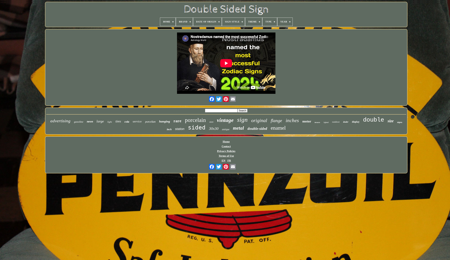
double (373, 120)
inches (292, 120)
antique (225, 129)
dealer (345, 122)
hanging (164, 121)
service (137, 121)
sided (196, 127)
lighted (326, 122)
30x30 (213, 128)
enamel (278, 128)
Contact (226, 146)
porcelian (150, 121)
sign (242, 119)
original (259, 120)
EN (223, 160)
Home (226, 141)
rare (177, 121)
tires (118, 121)
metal (238, 128)
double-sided (257, 128)
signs (399, 122)
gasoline (78, 121)
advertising (60, 120)
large (100, 121)
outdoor (336, 122)
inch (169, 129)
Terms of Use (226, 155)
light (109, 122)
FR (229, 160)
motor (306, 121)
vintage (225, 120)
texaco (317, 122)
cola (126, 121)
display (355, 122)
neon (90, 121)
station (179, 129)
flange (276, 120)
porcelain (195, 120)
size (391, 121)
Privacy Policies (226, 151)
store (211, 122)
